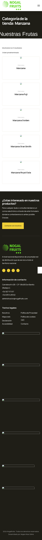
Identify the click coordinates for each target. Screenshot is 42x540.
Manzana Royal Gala (21, 172)
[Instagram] (18, 270)
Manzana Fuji (21, 94)
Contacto (24, 324)
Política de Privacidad (29, 313)
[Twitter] (3, 270)
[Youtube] (13, 270)
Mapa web (6, 317)
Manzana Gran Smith (21, 146)
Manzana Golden (21, 120)
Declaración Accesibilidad (7, 322)
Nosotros (6, 313)
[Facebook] (8, 270)
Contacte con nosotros (13, 226)
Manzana (21, 65)
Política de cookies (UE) (28, 318)
